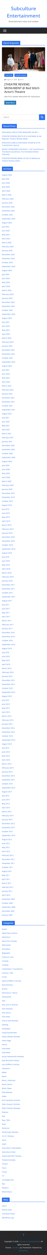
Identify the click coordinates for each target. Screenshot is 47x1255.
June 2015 (6, 704)
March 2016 (6, 668)
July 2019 (5, 509)
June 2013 (6, 799)
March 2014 (6, 764)
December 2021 (8, 398)
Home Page (8, 75)
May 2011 (6, 875)
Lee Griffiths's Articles (10, 1064)
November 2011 (8, 863)
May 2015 (6, 708)
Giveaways (6, 1028)
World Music (7, 1192)
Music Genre (7, 1084)
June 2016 (6, 656)
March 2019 (6, 525)
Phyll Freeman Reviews (11, 1108)
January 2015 (7, 724)
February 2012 (7, 855)
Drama (4, 989)
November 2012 (8, 827)
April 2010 (6, 895)
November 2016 (8, 636)
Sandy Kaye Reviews (10, 1132)
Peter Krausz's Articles (11, 1104)
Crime (4, 977)
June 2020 (6, 469)
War (3, 1184)
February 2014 (7, 768)
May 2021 (6, 425)
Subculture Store (9, 1152)
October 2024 (7, 262)
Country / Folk (7, 973)
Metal (4, 1072)
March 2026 (6, 195)
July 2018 (5, 557)
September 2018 (8, 549)
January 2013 (7, 819)
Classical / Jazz (8, 957)
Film (3, 1001)
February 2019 (7, 529)
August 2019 (7, 505)
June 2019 (6, 513)
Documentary (7, 985)
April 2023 (6, 334)
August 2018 (7, 553)
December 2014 (8, 728)
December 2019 (8, 493)
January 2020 (7, 489)
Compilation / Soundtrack (12, 969)
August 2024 (7, 270)
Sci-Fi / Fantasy (8, 1136)
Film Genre (6, 1013)
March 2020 (6, 481)
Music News (7, 1088)
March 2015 (6, 716)
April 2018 (6, 569)
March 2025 (6, 242)
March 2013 (6, 811)
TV (3, 1176)
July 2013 (5, 796)
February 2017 (7, 624)
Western (5, 1188)
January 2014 (7, 772)
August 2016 (7, 648)
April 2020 (6, 477)
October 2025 (7, 215)
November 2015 (8, 684)
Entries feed (7, 1210)
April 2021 (6, 429)
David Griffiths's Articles (11, 981)
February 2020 (7, 485)
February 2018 (7, 577)
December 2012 (8, 823)
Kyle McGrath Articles (10, 1060)
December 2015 (8, 680)
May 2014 (6, 756)
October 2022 (7, 358)
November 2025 (8, 211)
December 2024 (8, 254)
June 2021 (6, 421)
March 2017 (6, 620)
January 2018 (7, 581)
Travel (4, 1172)
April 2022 (6, 382)
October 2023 (7, 310)
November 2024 (8, 258)
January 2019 (7, 533)
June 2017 (6, 608)
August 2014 (7, 744)
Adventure (6, 937)
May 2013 (6, 803)
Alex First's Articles (9, 941)
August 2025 (7, 223)
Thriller (5, 1164)
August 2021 (7, 414)
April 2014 (6, 760)
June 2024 (6, 278)
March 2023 (6, 338)
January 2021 (7, 441)
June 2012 (6, 843)
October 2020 (7, 453)
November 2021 (8, 402)
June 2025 (6, 230)
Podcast (5, 1112)
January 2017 (7, 628)
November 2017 (8, 589)
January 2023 (7, 346)
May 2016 (6, 660)
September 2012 (8, 835)
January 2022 (7, 394)
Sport (4, 1140)
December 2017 (8, 585)
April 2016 (6, 664)
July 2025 (5, 226)
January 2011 (7, 891)
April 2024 (6, 286)
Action (4, 929)
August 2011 (7, 871)
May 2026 (6, 187)
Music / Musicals (8, 1080)
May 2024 (6, 282)
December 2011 (8, 859)
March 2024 (6, 290)
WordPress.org (8, 1218)
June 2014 (6, 752)
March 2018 (6, 573)
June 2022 (6, 374)
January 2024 (7, 298)
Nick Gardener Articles (11, 1100)
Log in (4, 1206)
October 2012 (7, 831)
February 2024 (7, 294)
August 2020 (7, 461)
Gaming (5, 1024)
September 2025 (8, 219)
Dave (22, 79)
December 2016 (8, 632)
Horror (4, 1044)
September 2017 (8, 597)
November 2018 (8, 541)
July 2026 (5, 179)
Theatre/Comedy (20, 75)
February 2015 (7, 720)
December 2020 (8, 445)
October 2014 (7, 736)
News (4, 1096)
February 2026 (7, 199)
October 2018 (7, 545)
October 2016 (7, 640)
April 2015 (6, 712)
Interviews (6, 1048)
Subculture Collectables (11, 1148)
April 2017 (6, 616)
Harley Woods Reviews (11, 1036)
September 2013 (8, 788)
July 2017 (5, 605)
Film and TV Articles (10, 1005)
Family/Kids (6, 997)
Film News (6, 1017)
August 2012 (7, 839)
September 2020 (8, 457)
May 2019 (6, 517)
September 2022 (8, 362)
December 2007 (8, 911)
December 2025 (8, 207)
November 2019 (8, 497)
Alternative (6, 945)
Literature (6, 1068)
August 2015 (7, 696)
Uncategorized (8, 1180)
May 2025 (6, 234)
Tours (4, 1168)
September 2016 (8, 644)
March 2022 (6, 386)
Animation (6, 949)
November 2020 (8, 449)
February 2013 (7, 815)
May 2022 (6, 378)
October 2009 (7, 903)
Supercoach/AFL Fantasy (11, 1156)
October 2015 (7, 688)
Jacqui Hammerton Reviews (13, 1056)
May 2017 (6, 612)
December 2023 (8, 302)
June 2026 (6, 183)
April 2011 (6, 879)
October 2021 (7, 406)
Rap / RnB (6, 1120)
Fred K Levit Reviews (10, 1021)
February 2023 (7, 342)
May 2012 (6, 847)
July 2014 (5, 748)
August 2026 (7, 175)
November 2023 (8, 306)
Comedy (5, 961)
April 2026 (6, 191)
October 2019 (7, 501)
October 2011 (7, 867)
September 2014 (8, 740)
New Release (7, 1092)
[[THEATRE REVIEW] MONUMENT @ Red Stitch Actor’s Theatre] (23, 59)
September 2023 (8, 314)
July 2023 (5, 322)
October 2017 (7, 593)
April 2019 (6, 521)
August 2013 (7, 792)
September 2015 (8, 692)
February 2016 (7, 672)
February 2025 (7, 246)
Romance (5, 1128)
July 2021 (5, 417)
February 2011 (7, 887)
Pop (3, 1116)
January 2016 (7, 676)
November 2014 (8, 732)
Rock (4, 1124)
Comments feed (8, 1214)
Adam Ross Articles (9, 933)
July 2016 (5, 652)
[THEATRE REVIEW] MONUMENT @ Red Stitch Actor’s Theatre (21, 88)
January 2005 (7, 915)
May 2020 (6, 473)
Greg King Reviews (9, 1032)
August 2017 (7, 601)
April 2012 (6, 851)
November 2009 (8, 899)
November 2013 (8, 780)
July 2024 (5, 274)
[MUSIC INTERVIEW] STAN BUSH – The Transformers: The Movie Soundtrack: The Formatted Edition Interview (23, 151)
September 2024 (8, 266)
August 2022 (7, 366)
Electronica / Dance (9, 993)
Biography (6, 953)
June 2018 (6, 561)
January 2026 (7, 203)
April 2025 (6, 238)
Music (4, 1076)
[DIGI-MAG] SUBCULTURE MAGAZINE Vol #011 (20, 132)
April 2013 (6, 807)
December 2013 (8, 776)
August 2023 (7, 318)
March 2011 (6, 883)
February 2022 (7, 390)
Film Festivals (7, 1009)
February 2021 (7, 437)
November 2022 (8, 354)
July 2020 (5, 465)
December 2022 (8, 350)
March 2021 (6, 433)
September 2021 (8, 410)
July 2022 (5, 370)
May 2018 (6, 565)
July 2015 (5, 700)
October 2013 (7, 784)
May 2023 (6, 330)
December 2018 (8, 537)
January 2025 (7, 250)
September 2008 (8, 907)
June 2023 (6, 326)
